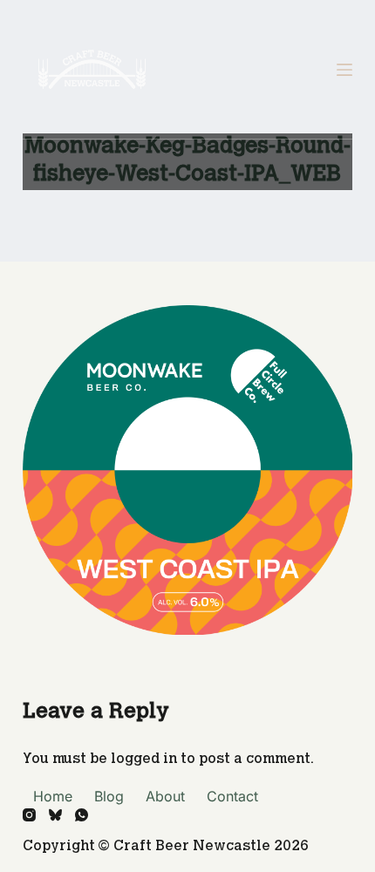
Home (52, 796)
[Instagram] (29, 814)
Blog (109, 796)
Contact (232, 796)
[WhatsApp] (81, 814)
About (165, 796)
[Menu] (344, 70)
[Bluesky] (55, 814)
